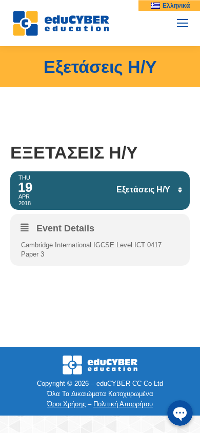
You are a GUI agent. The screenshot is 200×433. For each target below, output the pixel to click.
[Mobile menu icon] (182, 23)
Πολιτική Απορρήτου (123, 404)
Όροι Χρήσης (66, 404)
